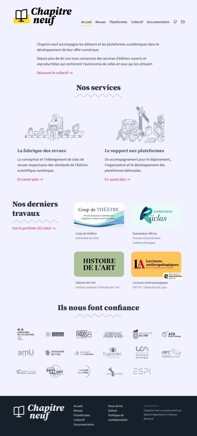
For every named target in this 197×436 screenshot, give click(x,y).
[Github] (175, 23)
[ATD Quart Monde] (171, 334)
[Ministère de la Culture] (25, 334)
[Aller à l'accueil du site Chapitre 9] (43, 16)
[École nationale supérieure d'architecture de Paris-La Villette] (113, 371)
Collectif (137, 22)
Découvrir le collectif (52, 72)
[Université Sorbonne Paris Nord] (113, 334)
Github (112, 410)
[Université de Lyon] (142, 334)
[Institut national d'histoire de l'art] (54, 334)
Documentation (158, 22)
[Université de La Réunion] (83, 353)
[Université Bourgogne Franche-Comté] (171, 352)
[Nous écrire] (183, 23)
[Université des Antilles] (83, 371)
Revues (100, 22)
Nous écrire (115, 406)
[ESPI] (142, 371)
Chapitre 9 (149, 410)
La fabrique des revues (41, 151)
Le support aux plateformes (134, 151)
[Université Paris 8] (83, 334)
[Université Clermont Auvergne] (142, 352)
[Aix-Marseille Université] (25, 352)
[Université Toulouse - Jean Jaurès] (25, 371)
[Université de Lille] (54, 352)
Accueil (86, 22)
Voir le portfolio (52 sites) (31, 228)
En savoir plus (28, 179)
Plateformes (118, 22)
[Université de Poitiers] (113, 352)
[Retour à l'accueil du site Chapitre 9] (39, 413)
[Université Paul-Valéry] (54, 371)
